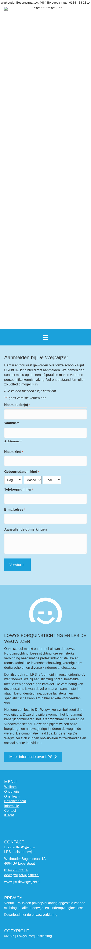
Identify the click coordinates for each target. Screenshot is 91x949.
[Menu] (45, 337)
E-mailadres (14, 509)
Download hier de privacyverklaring (30, 914)
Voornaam (11, 423)
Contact (10, 810)
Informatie (11, 806)
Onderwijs (11, 791)
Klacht (9, 815)
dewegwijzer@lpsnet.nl (21, 875)
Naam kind (13, 452)
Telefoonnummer (18, 489)
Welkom (10, 787)
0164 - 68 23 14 (80, 2)
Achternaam (13, 441)
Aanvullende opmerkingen (25, 529)
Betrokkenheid (15, 801)
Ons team (11, 796)
